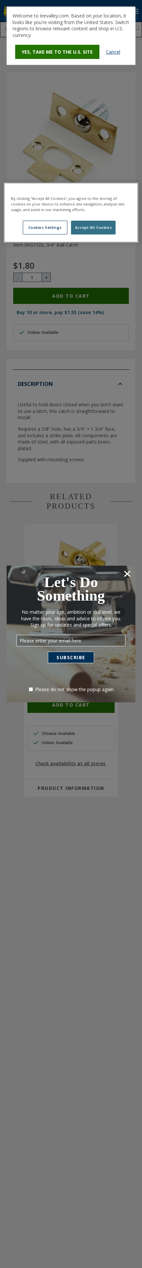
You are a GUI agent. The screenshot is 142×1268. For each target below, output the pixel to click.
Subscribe (71, 657)
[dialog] (71, 36)
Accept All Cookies (93, 227)
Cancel (113, 52)
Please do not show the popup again (74, 689)
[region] (71, 212)
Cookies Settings (45, 227)
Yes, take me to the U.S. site (57, 52)
